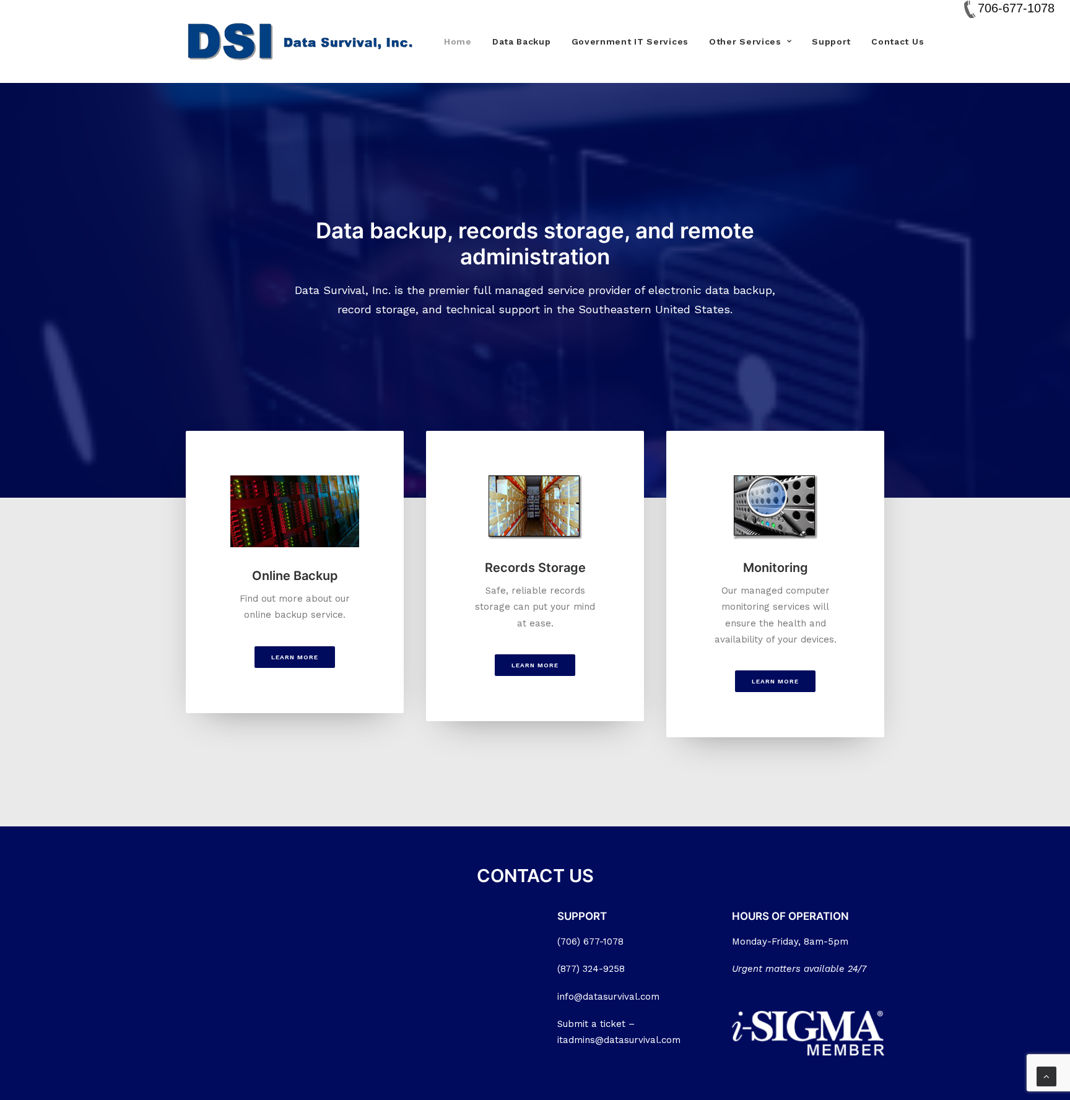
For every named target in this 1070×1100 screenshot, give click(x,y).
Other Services (745, 41)
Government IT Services (630, 41)
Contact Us (897, 41)
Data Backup (521, 41)
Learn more (294, 657)
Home (458, 41)
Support (831, 41)
